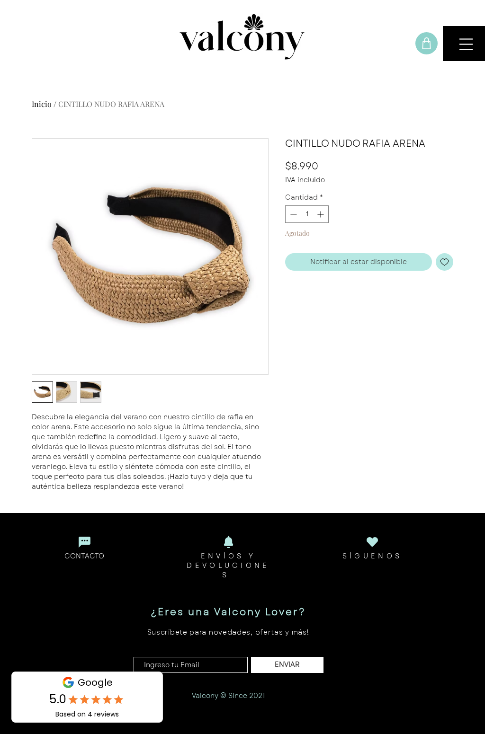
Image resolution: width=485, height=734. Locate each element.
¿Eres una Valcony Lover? (228, 612)
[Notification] (228, 542)
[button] (466, 44)
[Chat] (84, 542)
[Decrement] (292, 214)
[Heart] (372, 541)
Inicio (42, 104)
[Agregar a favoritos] (444, 262)
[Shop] (426, 43)
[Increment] (321, 214)
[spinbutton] (306, 214)
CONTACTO (84, 556)
